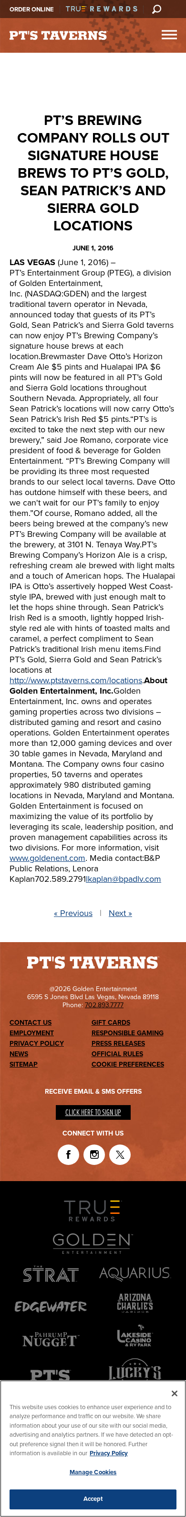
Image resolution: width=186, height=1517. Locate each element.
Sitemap (24, 1064)
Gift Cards (111, 1023)
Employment (32, 1033)
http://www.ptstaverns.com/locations (76, 680)
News (19, 1054)
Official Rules (117, 1054)
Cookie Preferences (128, 1064)
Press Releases (118, 1044)
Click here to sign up (93, 1112)
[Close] (174, 1393)
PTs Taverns (59, 35)
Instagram (94, 1155)
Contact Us (31, 1023)
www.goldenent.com (47, 858)
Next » (120, 913)
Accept (93, 1499)
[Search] (156, 9)
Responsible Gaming (128, 1033)
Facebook (68, 1155)
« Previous (73, 913)
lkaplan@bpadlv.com (123, 879)
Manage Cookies (93, 1472)
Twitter (120, 1155)
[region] (93, 1448)
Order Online (32, 9)
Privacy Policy (37, 1044)
